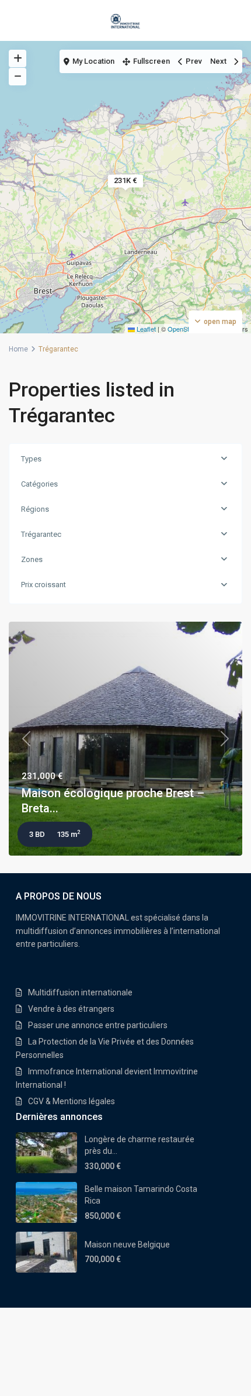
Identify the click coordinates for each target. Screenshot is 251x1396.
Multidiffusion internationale (80, 992)
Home (18, 349)
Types (31, 458)
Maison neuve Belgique (127, 1244)
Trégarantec (41, 534)
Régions (35, 509)
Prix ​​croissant (43, 584)
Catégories (39, 484)
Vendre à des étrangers (71, 1009)
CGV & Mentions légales (71, 1101)
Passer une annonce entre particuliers (98, 1025)
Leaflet (145, 328)
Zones (32, 559)
